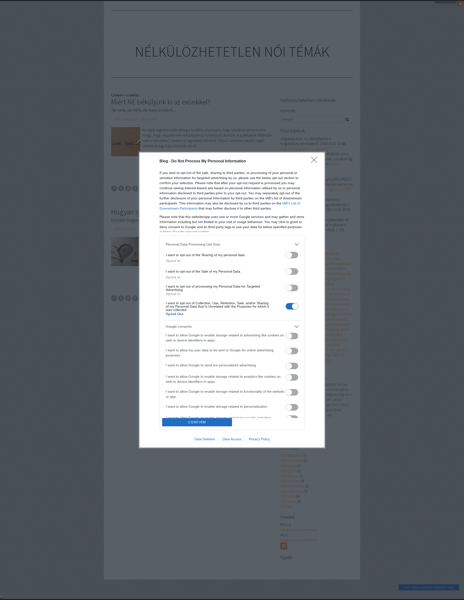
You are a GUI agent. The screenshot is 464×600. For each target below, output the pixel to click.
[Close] (315, 161)
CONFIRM (197, 422)
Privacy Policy (259, 439)
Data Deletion (204, 439)
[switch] (292, 255)
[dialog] (232, 300)
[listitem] (232, 244)
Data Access (232, 439)
